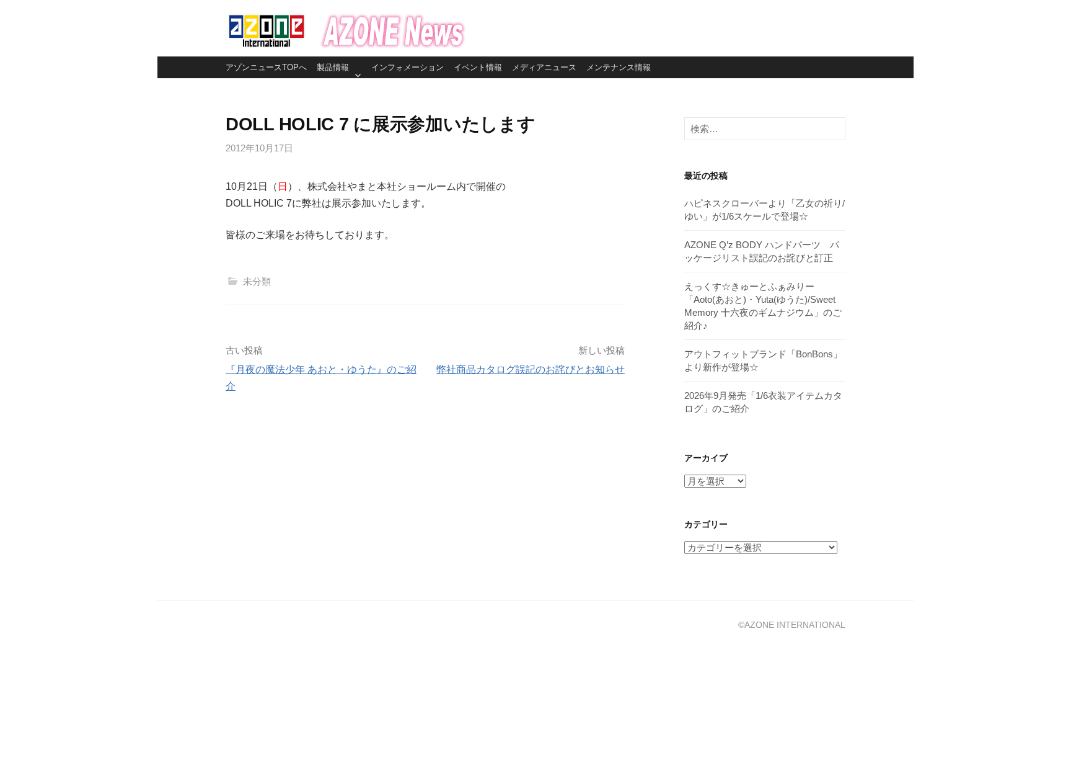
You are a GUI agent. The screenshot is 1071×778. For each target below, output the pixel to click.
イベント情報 (478, 67)
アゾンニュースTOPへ (266, 67)
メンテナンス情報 (618, 67)
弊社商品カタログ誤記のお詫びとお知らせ (530, 369)
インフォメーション (407, 67)
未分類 (257, 281)
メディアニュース (544, 67)
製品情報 (333, 67)
